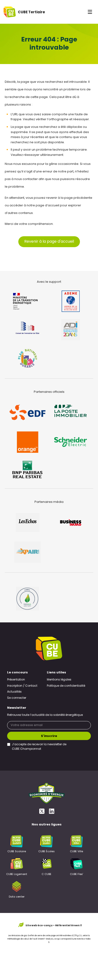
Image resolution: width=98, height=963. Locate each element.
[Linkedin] (51, 811)
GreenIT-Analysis (45, 939)
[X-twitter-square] (42, 811)
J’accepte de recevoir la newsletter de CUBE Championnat (39, 747)
